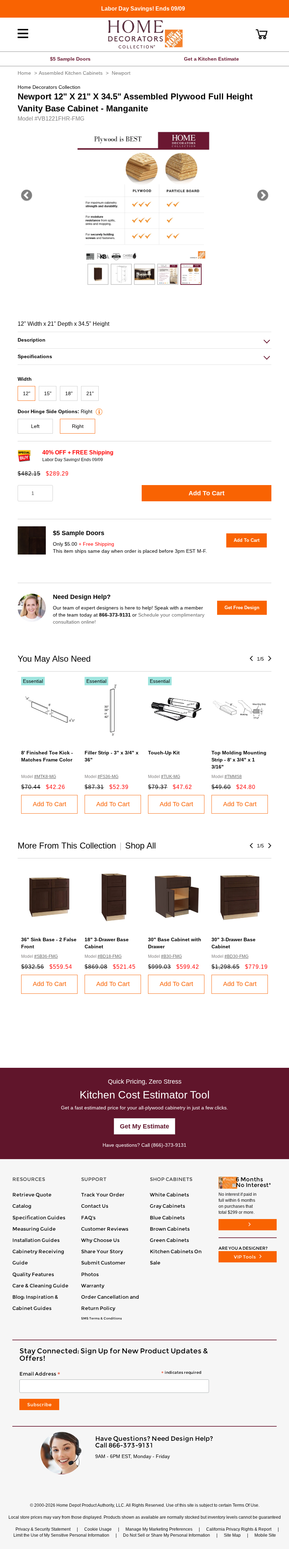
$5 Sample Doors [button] (70, 59)
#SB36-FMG (46, 956)
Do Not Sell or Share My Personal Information (166, 1535)
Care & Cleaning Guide (40, 1285)
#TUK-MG (170, 776)
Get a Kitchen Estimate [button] (211, 59)
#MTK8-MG (45, 776)
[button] (262, 34)
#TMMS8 (233, 776)
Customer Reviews (104, 1229)
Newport (121, 73)
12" (26, 393)
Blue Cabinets (167, 1217)
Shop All (140, 845)
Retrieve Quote (31, 1195)
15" (47, 393)
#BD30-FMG (236, 956)
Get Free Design (242, 607)
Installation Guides (36, 1240)
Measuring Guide (34, 1229)
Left (35, 426)
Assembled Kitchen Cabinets (71, 73)
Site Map (232, 1535)
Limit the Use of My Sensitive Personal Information (61, 1535)
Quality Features (33, 1274)
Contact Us (94, 1206)
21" (90, 393)
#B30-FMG (171, 956)
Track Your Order (102, 1195)
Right (78, 426)
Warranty (92, 1285)
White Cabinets (169, 1195)
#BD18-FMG (110, 956)
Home (24, 73)
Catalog (21, 1206)
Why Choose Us (100, 1240)
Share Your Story (102, 1251)
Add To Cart (207, 493)
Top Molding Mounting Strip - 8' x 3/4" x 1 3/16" (238, 760)
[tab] (144, 340)
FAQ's (88, 1217)
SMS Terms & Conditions (101, 1318)
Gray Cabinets (167, 1206)
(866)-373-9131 (168, 1145)
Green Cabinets (169, 1240)
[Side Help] (98, 411)
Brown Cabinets (170, 1229)
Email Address (110, 1374)
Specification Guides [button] (38, 1217)
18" (69, 393)
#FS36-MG (108, 776)
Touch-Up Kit (164, 752)
